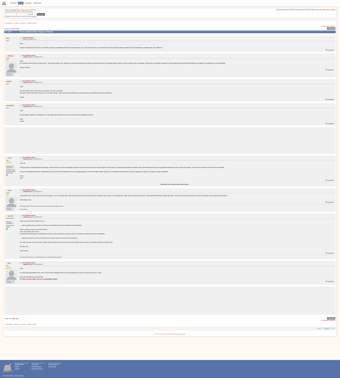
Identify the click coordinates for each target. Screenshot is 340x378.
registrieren (32, 10)
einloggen (23, 10)
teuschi (10, 216)
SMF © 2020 (163, 334)
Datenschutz (37, 369)
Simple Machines (170, 334)
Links (17, 369)
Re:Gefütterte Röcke (29, 55)
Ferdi (10, 158)
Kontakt (35, 364)
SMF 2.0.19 (157, 334)
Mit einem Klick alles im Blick (325, 10)
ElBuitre (11, 56)
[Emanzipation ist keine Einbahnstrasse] (7, 175)
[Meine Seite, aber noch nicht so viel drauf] (7, 229)
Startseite (19, 364)
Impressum (36, 366)
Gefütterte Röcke (27, 38)
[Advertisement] (170, 140)
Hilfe (17, 366)
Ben (9, 263)
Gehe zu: (319, 328)
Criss (10, 190)
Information (53, 364)
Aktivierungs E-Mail (20, 12)
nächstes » (332, 26)
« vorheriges (324, 26)
